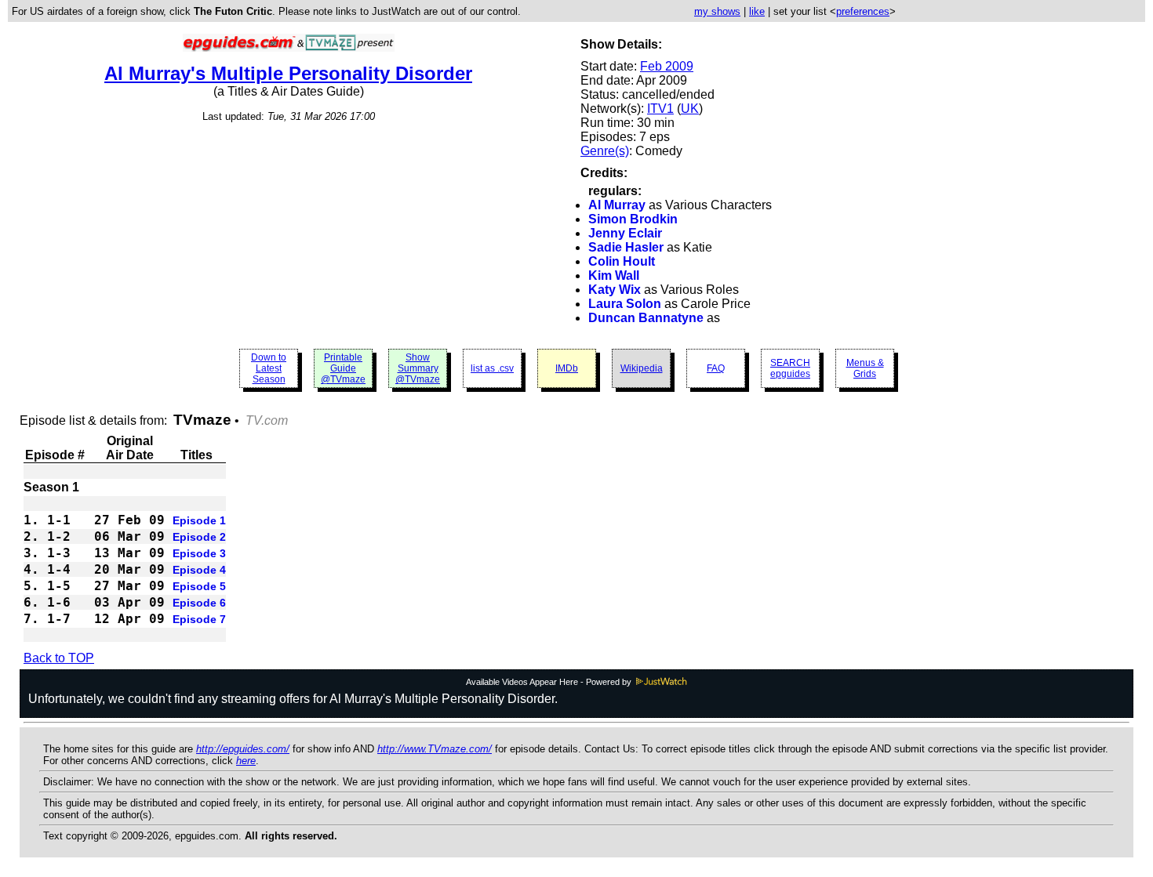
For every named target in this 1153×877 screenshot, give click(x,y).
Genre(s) (604, 151)
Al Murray (617, 205)
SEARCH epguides (790, 368)
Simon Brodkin (633, 219)
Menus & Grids (865, 368)
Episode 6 (199, 602)
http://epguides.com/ (242, 749)
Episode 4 (199, 570)
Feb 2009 (666, 66)
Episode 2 (199, 537)
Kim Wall (613, 275)
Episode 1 (199, 520)
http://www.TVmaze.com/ (434, 749)
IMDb (566, 368)
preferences (862, 11)
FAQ (716, 368)
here (246, 760)
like (757, 11)
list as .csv (492, 368)
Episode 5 (199, 586)
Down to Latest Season (268, 368)
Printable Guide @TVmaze (343, 368)
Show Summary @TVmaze (417, 368)
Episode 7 (199, 619)
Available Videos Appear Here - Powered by (550, 682)
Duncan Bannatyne (646, 317)
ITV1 (660, 108)
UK (690, 108)
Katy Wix (614, 289)
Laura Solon (624, 303)
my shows (717, 11)
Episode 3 (199, 553)
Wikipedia (641, 368)
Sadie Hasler (626, 247)
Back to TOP (59, 658)
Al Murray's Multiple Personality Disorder (288, 73)
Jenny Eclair (625, 233)
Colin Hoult (621, 261)
